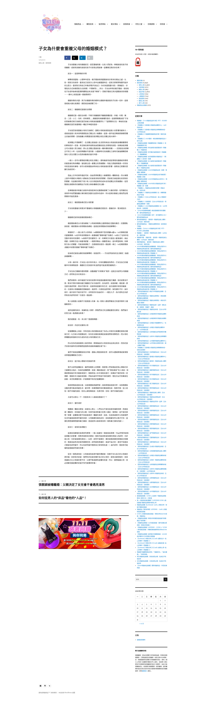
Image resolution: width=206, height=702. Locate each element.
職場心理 (141, 101)
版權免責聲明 (141, 640)
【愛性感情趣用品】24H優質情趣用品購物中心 (151, 341)
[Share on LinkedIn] (82, 58)
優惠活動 (139, 80)
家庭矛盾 (141, 92)
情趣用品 (77, 24)
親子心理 (141, 103)
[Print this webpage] (90, 58)
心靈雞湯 (141, 96)
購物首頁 (89, 24)
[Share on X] (75, 58)
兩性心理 (41, 63)
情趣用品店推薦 (142, 105)
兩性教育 (48, 63)
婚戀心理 (141, 89)
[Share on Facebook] (67, 58)
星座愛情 (141, 98)
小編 (40, 57)
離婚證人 (145, 671)
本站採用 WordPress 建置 (67, 693)
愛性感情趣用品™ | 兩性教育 (48, 693)
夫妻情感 (141, 87)
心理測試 (141, 94)
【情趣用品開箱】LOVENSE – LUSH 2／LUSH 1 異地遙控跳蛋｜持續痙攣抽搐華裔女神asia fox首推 (152, 529)
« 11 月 (141, 624)
